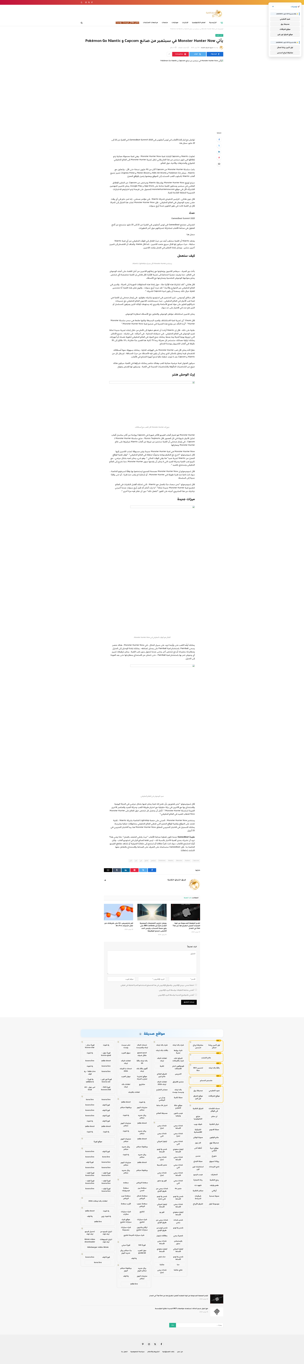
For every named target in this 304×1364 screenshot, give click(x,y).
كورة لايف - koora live (106, 1174)
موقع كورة (98, 1141)
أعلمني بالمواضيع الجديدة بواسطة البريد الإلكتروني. (176, 995)
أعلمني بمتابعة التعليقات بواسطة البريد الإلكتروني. (176, 990)
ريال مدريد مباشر (142, 1116)
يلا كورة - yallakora (90, 1080)
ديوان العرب (126, 1076)
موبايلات (175, 23)
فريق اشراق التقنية (207, 47)
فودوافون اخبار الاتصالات (178, 1067)
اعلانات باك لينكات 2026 (97, 1201)
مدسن (197, 1156)
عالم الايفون (214, 1137)
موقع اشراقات (214, 1096)
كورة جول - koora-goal (106, 1054)
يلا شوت (142, 1102)
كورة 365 (142, 1245)
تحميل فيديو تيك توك (90, 1232)
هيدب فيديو (198, 1174)
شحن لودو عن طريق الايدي (162, 1229)
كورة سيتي (126, 1245)
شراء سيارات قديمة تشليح (134, 1235)
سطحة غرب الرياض (126, 1197)
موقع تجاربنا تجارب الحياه (142, 1077)
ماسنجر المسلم (206, 1080)
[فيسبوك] (219, 139)
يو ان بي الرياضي (162, 1098)
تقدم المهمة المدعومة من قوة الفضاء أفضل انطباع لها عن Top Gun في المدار (186, 926)
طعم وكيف (214, 1185)
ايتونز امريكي (162, 1141)
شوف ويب (198, 1124)
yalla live (134, 1284)
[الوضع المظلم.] (82, 2)
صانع (146, 861)
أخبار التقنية (219, 35)
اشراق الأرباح (198, 1204)
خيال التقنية (214, 1124)
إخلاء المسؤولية (168, 1352)
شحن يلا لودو (178, 1228)
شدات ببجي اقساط (178, 1126)
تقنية (162, 1066)
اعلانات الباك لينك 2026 (162, 1083)
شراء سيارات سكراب (126, 1212)
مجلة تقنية (178, 1097)
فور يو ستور (162, 1181)
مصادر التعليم (162, 1090)
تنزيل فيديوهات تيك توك (106, 1240)
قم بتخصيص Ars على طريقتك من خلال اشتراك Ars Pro (118, 925)
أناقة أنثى (198, 1148)
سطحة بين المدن (142, 1189)
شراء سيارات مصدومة (126, 1228)
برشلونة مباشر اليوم (126, 1269)
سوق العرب (125, 1053)
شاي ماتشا (178, 1270)
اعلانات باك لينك (126, 1085)
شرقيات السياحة (198, 1197)
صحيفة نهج (214, 1143)
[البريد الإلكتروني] (219, 163)
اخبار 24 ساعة (161, 1105)
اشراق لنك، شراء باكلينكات (178, 1059)
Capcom (196, 861)
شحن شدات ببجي (178, 1221)
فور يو (161, 1212)
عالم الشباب (206, 1058)
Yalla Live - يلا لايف (89, 1072)
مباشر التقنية (198, 1191)
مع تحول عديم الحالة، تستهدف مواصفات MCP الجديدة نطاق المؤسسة (181, 1309)
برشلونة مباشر (126, 1107)
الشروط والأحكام (153, 1352)
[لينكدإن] (219, 151)
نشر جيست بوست (125, 1046)
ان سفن (214, 1116)
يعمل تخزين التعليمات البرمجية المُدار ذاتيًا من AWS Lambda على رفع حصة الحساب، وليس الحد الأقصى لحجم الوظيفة (153, 927)
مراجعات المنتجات (150, 23)
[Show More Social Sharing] (169, 54)
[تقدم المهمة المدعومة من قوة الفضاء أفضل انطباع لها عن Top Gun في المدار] (185, 912)
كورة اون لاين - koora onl (106, 1080)
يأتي (131, 861)
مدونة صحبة (214, 1196)
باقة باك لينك (214, 1068)
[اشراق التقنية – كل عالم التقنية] (213, 13)
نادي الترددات (214, 1167)
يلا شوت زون (106, 1216)
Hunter (187, 861)
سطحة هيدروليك (126, 1189)
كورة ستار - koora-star (90, 1046)
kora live (90, 1099)
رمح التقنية (214, 1180)
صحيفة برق (198, 1090)
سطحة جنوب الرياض (142, 1205)
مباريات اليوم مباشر (142, 1108)
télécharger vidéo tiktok (98, 1247)
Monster (179, 861)
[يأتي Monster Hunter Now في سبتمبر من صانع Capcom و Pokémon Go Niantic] (152, 93)
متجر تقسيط (162, 1165)
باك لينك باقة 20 (142, 1062)
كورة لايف (106, 1105)
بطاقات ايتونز (162, 1236)
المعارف (214, 1174)
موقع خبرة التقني (214, 1149)
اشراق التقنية (198, 1108)
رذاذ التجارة (197, 1180)
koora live (89, 1061)
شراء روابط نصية (178, 1051)
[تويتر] (219, 145)
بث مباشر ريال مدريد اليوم (126, 1251)
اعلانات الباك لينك (162, 1059)
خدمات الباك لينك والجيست (142, 1046)
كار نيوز (198, 1143)
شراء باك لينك (178, 1045)
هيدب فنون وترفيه (178, 1114)
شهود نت (198, 1185)
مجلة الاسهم (214, 1129)
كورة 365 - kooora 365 (106, 1088)
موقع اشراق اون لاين (198, 1097)
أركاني (214, 1191)
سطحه (126, 1183)
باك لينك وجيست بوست (178, 1091)
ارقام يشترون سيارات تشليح (142, 1228)
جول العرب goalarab (142, 1251)
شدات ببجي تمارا (161, 1126)
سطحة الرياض (142, 1183)
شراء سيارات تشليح (142, 1220)
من (136, 861)
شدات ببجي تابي (161, 1134)
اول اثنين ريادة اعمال (214, 1046)
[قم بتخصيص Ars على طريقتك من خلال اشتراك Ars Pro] (118, 912)
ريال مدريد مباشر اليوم (142, 1269)
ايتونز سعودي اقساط (178, 1150)
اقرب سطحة (126, 1204)
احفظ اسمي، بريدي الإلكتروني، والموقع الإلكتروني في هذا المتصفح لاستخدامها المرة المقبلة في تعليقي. (157, 985)
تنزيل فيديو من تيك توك (106, 1232)
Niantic (170, 861)
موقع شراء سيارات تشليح (125, 1220)
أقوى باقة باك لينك (142, 1069)
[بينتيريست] (219, 157)
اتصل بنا (124, 1352)
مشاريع (142, 1084)
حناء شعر (162, 1257)
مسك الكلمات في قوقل (214, 1109)
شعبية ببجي (178, 1236)
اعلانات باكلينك (134, 1092)
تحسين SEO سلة (198, 1069)
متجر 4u (178, 1188)
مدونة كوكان (198, 1137)
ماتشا (162, 1264)
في (141, 861)
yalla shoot (126, 1102)
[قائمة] (222, 23)
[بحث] (82, 22)
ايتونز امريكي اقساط (162, 1205)
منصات (165, 23)
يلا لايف (134, 1258)
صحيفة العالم (161, 1113)
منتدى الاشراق (178, 1082)
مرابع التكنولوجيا (198, 1117)
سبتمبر (153, 861)
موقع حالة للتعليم (178, 1106)
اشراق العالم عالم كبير (162, 1075)
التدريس (178, 1074)
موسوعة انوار (214, 1204)
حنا (178, 1264)
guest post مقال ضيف (142, 1054)
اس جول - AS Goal (89, 1088)
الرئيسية (212, 23)
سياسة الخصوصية (138, 1352)
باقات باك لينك (162, 1050)
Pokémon (162, 861)
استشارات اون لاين (198, 1168)
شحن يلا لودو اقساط (162, 1150)
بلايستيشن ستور (178, 1242)
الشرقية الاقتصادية (198, 1130)
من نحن (180, 1352)
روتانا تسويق (214, 1161)
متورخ (214, 1156)
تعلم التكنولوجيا (198, 23)
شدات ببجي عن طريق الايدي (162, 1189)
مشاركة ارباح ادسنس (198, 1046)
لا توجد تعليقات (182, 47)
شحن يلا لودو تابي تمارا (162, 1197)
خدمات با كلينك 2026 (126, 1069)
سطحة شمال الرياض (142, 1197)
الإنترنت (185, 23)
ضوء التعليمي (214, 1090)
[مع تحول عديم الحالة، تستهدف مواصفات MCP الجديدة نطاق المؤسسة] (216, 1311)
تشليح (142, 1211)
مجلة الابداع (198, 1161)
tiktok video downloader (89, 1240)
